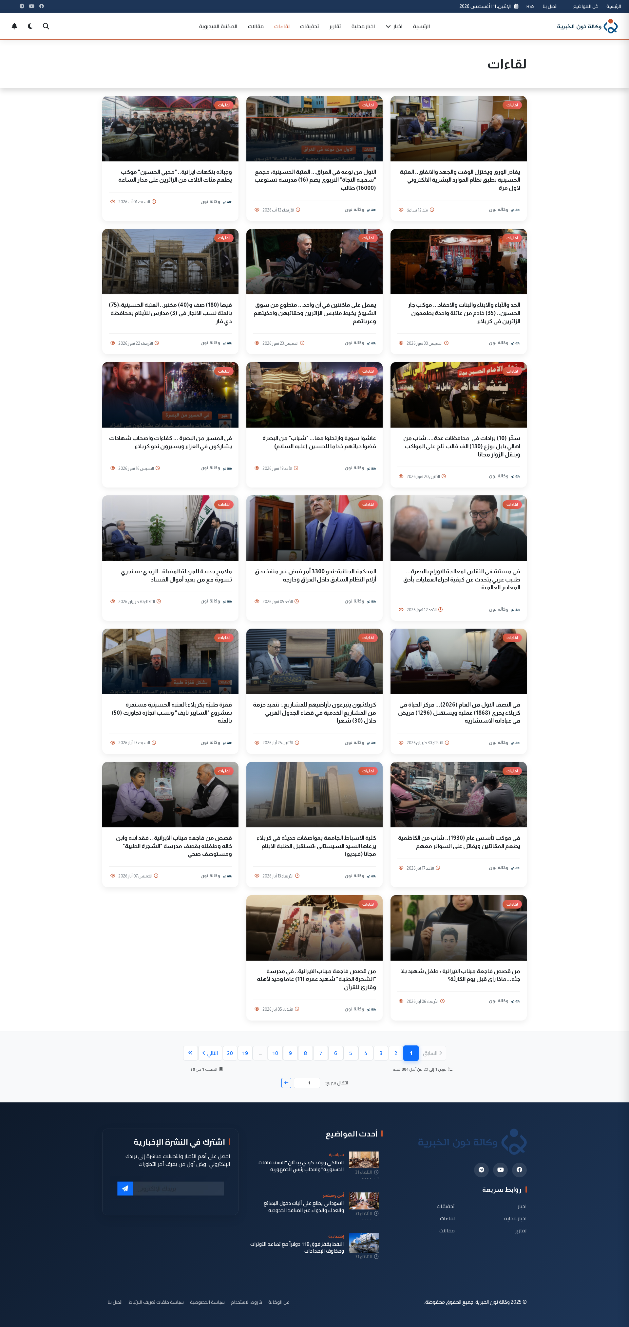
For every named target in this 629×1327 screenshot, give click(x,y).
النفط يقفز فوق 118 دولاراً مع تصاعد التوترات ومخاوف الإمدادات (297, 1248)
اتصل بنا (550, 6)
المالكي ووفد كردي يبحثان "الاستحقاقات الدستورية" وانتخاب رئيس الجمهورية (301, 1166)
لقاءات (282, 26)
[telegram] (481, 1170)
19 (245, 1053)
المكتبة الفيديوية (218, 26)
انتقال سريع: (336, 1082)
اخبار (397, 26)
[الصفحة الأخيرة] (190, 1053)
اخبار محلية (363, 26)
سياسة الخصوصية (207, 1302)
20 (230, 1053)
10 (275, 1053)
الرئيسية (613, 6)
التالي (212, 1053)
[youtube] (500, 1170)
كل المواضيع (586, 6)
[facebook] (519, 1170)
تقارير (335, 26)
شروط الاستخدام (246, 1302)
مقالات (256, 26)
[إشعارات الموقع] (14, 26)
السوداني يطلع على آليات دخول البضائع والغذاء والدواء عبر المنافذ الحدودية (304, 1207)
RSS (530, 6)
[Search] (45, 26)
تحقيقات (309, 26)
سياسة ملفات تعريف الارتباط (156, 1302)
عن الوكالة (278, 1302)
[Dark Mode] (30, 26)
